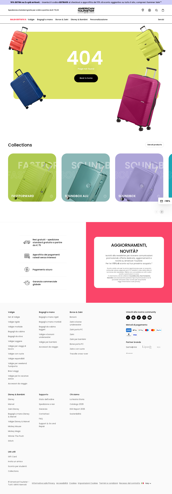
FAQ (41, 418)
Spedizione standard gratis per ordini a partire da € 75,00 (33, 10)
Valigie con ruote (16, 353)
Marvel (11, 404)
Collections (13, 471)
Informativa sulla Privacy (43, 483)
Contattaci (44, 413)
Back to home (86, 78)
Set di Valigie (14, 317)
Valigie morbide (15, 326)
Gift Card (12, 456)
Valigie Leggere (15, 341)
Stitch (11, 441)
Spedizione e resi (47, 404)
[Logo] (86, 10)
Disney (11, 399)
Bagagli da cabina (16, 331)
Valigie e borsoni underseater (46, 336)
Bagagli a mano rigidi (48, 317)
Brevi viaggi (13, 371)
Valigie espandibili (16, 358)
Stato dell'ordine (46, 399)
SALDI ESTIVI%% (18, 19)
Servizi (160, 19)
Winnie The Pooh (16, 436)
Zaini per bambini (78, 339)
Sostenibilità (75, 413)
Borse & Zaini (61, 19)
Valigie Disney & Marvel (19, 421)
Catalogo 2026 (77, 404)
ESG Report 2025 (77, 409)
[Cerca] (156, 10)
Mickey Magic (14, 431)
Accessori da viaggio (17, 383)
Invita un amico (15, 461)
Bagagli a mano (45, 19)
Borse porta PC (77, 344)
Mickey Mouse (14, 426)
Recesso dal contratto (129, 483)
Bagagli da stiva (15, 336)
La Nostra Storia (77, 399)
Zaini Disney (13, 409)
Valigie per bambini (48, 342)
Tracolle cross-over (79, 353)
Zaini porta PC (76, 329)
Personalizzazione (99, 19)
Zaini (72, 334)
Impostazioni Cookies (88, 483)
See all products (154, 145)
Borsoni (73, 317)
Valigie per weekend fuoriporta (17, 365)
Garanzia (43, 409)
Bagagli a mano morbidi (50, 322)
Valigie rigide (14, 322)
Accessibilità (62, 483)
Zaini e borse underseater (76, 323)
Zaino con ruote (77, 349)
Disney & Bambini (79, 19)
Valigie (31, 19)
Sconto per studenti (17, 466)
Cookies (73, 483)
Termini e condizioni (108, 483)
